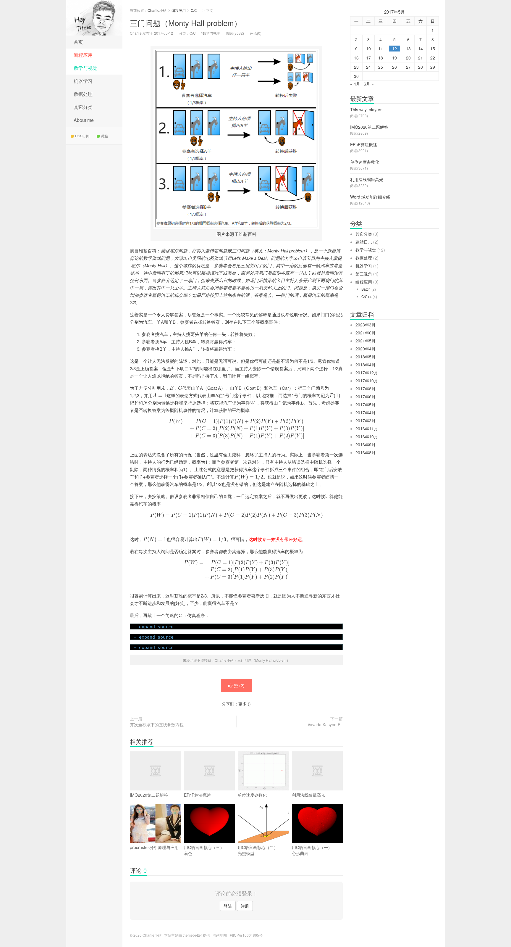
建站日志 (363, 242)
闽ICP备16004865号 (246, 935)
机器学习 (83, 81)
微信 (104, 135)
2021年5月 (365, 341)
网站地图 (220, 935)
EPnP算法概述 (197, 795)
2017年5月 (365, 405)
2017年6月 (365, 397)
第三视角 (363, 274)
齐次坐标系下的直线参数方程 (157, 724)
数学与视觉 (85, 68)
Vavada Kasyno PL (325, 724)
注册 (245, 906)
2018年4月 (365, 365)
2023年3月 (365, 325)
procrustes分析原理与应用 (154, 847)
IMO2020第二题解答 (149, 795)
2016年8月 (365, 452)
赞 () (239, 685)
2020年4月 (365, 349)
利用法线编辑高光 (308, 795)
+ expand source (154, 626)
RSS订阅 (82, 135)
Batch (366, 288)
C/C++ (196, 10)
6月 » (369, 84)
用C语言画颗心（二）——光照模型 (262, 850)
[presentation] (163, 388)
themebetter (192, 935)
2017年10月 (366, 381)
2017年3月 (365, 420)
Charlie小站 (94, 18)
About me (84, 120)
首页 (78, 41)
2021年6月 (365, 333)
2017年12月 (366, 373)
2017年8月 (365, 389)
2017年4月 (365, 412)
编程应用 (83, 54)
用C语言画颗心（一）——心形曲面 (316, 850)
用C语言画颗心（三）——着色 (208, 850)
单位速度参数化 (252, 795)
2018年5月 (365, 357)
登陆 (228, 906)
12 (394, 48)
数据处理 (83, 94)
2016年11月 (366, 428)
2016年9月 (365, 444)
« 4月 (355, 84)
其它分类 (83, 107)
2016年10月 (366, 436)
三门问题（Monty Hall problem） (186, 22)
